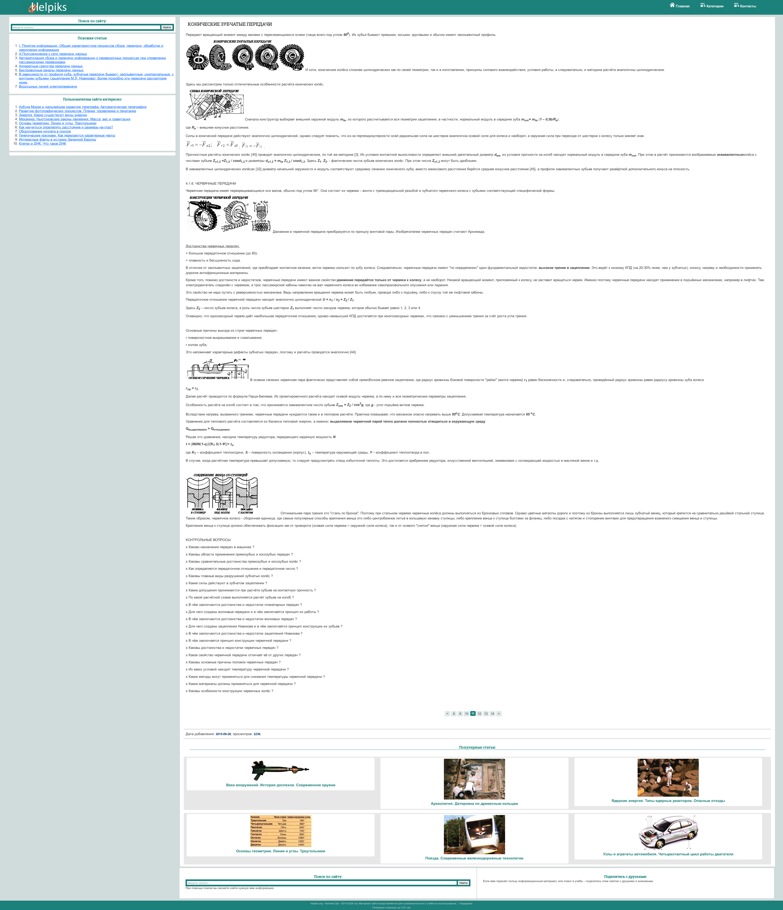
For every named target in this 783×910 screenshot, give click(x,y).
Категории (715, 6)
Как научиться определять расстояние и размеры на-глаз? (66, 127)
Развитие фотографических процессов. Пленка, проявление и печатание (77, 111)
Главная (683, 6)
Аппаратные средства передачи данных (51, 66)
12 (479, 713)
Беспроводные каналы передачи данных (51, 70)
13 (486, 713)
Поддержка (465, 903)
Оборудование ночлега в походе (45, 131)
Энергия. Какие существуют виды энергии (53, 115)
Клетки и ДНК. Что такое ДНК (42, 144)
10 (466, 713)
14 (492, 713)
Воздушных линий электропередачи (48, 86)
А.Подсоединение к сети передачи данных (53, 54)
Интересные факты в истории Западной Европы (57, 139)
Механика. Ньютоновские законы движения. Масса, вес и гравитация (74, 119)
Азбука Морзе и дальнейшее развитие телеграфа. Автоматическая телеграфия (82, 107)
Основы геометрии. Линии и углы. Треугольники (57, 123)
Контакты (748, 6)
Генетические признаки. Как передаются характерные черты (67, 135)
